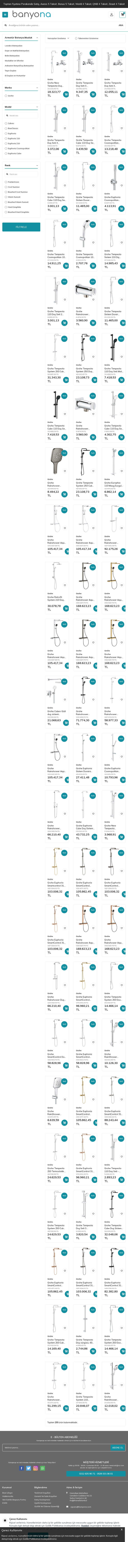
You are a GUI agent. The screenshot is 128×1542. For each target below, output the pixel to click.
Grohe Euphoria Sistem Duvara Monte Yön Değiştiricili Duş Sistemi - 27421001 (84, 770)
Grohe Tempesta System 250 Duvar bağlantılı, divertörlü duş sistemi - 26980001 (113, 1341)
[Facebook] (21, 1468)
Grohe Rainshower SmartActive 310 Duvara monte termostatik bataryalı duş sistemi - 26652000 (55, 1398)
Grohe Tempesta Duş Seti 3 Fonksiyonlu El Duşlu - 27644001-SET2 (113, 84)
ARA (121, 25)
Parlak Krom (13, 182)
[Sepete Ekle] (66, 94)
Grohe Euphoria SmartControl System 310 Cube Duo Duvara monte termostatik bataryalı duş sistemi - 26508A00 (113, 884)
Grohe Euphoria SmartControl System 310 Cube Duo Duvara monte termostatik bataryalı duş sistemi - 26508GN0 (85, 1113)
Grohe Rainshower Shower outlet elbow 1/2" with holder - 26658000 (85, 313)
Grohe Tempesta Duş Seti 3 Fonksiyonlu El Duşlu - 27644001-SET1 (85, 84)
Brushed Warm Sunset (18, 202)
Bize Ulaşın (7, 1493)
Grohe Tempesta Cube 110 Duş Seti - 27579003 (85, 142)
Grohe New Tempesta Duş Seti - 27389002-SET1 (55, 84)
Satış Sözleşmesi (42, 1499)
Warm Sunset (14, 197)
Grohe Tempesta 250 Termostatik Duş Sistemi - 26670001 (55, 1170)
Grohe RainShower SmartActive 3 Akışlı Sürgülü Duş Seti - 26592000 (113, 1398)
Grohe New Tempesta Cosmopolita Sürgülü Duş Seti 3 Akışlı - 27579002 (113, 827)
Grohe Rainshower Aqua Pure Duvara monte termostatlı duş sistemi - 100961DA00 (85, 941)
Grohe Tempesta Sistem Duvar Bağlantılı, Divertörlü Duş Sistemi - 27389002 (84, 199)
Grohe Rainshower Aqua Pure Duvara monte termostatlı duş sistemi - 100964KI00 (56, 770)
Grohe (11, 96)
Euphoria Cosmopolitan (19, 148)
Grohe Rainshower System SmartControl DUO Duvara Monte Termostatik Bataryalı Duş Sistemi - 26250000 (111, 541)
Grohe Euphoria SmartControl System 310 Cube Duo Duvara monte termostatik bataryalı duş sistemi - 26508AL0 (85, 884)
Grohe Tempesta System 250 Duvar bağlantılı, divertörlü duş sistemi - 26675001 (113, 998)
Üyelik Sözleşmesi (42, 1503)
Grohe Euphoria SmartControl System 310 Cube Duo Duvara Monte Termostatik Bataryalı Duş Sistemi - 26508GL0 (85, 998)
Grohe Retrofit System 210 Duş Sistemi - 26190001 (55, 599)
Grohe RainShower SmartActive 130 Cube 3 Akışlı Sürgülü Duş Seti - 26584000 (113, 1056)
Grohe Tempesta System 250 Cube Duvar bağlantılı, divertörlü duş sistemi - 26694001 (56, 1341)
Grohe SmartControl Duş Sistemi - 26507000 (56, 1056)
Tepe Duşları (10, 70)
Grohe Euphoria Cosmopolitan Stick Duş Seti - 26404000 (112, 199)
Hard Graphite (14, 207)
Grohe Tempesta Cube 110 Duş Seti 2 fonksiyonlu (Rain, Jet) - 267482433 (56, 427)
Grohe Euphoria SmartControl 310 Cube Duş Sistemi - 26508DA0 (85, 1170)
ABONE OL (117, 1447)
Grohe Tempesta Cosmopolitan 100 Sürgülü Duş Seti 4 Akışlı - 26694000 (56, 256)
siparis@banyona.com (81, 1507)
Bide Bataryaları (12, 55)
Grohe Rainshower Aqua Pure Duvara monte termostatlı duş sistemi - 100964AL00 (85, 656)
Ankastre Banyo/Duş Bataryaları (19, 65)
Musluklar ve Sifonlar (14, 60)
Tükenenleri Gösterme (88, 38)
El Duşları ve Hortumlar (15, 75)
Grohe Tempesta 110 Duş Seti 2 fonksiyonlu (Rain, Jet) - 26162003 (56, 313)
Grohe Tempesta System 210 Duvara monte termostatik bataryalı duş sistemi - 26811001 (84, 1398)
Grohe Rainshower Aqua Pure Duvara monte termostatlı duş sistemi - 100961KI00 (56, 656)
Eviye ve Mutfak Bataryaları (17, 50)
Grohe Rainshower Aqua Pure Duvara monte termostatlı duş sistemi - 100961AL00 (85, 599)
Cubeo (11, 123)
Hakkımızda (7, 1496)
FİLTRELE (21, 227)
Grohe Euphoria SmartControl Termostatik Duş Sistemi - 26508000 (84, 1056)
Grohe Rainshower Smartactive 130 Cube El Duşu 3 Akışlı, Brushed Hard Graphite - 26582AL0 (55, 484)
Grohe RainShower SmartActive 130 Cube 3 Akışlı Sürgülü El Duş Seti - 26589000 (55, 1113)
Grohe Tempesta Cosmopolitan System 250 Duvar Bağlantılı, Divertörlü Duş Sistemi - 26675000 (113, 142)
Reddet (85, 1525)
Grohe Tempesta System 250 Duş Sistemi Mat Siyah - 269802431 (85, 370)
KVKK (4, 1503)
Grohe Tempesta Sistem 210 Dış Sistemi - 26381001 (112, 256)
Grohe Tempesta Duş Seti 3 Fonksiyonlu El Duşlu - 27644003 (56, 142)
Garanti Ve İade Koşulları (45, 1496)
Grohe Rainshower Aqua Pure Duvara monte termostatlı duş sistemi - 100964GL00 (113, 656)
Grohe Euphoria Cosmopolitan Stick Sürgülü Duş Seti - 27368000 (113, 770)
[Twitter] (28, 1468)
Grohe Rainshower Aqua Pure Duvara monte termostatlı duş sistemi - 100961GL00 (113, 599)
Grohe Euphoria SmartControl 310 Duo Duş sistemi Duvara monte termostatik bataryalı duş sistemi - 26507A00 (85, 1284)
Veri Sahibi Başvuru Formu (14, 1499)
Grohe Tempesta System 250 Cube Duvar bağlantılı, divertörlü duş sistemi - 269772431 (85, 484)
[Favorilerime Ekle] (64, 70)
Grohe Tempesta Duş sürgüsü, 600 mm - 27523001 (85, 1341)
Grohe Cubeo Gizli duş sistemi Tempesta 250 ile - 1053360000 (56, 713)
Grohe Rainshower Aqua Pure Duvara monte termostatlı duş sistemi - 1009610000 (56, 541)
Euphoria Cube (14, 153)
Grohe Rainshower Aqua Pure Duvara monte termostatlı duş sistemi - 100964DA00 (113, 941)
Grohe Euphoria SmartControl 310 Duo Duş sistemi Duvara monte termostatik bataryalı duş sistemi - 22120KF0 (113, 1284)
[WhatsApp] (42, 1468)
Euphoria (12, 133)
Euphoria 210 (14, 143)
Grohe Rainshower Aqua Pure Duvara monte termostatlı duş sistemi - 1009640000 (85, 541)
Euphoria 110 (14, 138)
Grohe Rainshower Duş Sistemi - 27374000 (55, 998)
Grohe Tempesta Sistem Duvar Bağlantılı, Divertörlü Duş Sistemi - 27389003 (112, 313)
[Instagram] (35, 1468)
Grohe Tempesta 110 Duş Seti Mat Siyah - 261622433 (113, 370)
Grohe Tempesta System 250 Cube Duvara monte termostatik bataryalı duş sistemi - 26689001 (56, 1227)
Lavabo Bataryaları (13, 45)
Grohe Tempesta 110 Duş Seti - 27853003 (112, 1170)
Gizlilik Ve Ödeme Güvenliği (46, 1506)
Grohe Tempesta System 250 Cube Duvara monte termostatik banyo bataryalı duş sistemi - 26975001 (56, 370)
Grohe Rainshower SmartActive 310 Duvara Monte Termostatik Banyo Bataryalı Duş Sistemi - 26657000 (112, 713)
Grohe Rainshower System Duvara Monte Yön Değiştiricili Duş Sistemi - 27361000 (55, 827)
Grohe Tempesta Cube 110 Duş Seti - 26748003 (56, 199)
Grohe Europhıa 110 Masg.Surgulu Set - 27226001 (113, 484)
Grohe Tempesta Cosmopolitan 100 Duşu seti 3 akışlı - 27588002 (85, 256)
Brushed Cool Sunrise (18, 192)
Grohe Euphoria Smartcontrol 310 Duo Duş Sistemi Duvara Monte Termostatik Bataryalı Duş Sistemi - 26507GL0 (56, 884)
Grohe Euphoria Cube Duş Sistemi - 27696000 (85, 827)
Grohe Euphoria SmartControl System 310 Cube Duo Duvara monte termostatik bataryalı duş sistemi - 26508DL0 (56, 1284)
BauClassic (13, 128)
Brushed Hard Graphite (18, 212)
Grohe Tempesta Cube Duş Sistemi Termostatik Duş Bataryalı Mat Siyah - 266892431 (113, 1227)
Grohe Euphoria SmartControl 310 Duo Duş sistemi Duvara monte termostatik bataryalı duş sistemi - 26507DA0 (56, 941)
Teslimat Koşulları (42, 1493)
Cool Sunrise (14, 187)
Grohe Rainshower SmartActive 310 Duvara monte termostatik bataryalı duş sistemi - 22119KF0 (84, 713)
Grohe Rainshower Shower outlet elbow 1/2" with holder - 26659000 (85, 427)
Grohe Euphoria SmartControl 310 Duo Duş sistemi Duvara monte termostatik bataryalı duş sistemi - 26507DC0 (113, 1113)
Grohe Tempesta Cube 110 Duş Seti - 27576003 (113, 427)
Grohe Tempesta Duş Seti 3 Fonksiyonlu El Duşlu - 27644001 (85, 1227)
